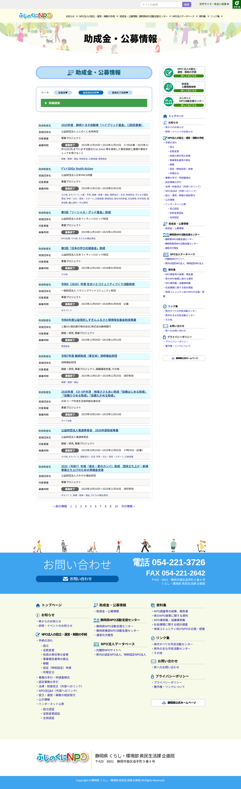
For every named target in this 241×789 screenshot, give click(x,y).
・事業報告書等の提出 (178, 160)
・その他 (167, 319)
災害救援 (93, 158)
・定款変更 (173, 151)
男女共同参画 (120, 198)
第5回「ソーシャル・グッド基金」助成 (86, 212)
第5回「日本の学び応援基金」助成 (83, 248)
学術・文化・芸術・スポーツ (80, 198)
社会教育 (132, 198)
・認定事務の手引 (172, 182)
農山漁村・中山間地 (78, 202)
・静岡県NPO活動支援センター (178, 239)
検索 (186, 4)
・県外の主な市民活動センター (179, 315)
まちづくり (74, 194)
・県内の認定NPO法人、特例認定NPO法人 (183, 263)
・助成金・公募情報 (173, 228)
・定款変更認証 (175, 213)
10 (116, 506)
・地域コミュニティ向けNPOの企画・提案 (178, 629)
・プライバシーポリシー (175, 341)
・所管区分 (173, 173)
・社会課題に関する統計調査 (178, 287)
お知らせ (70, 16)
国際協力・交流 (117, 194)
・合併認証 (173, 217)
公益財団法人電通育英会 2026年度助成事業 (89, 430)
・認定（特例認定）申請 (180, 169)
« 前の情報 (60, 506)
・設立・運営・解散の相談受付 (179, 195)
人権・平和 (85, 194)
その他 (64, 194)
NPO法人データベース (183, 16)
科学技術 (141, 198)
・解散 (170, 164)
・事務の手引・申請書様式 (177, 177)
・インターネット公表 (174, 204)
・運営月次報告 (170, 248)
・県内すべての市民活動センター (180, 310)
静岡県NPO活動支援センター (153, 16)
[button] (94, 103)
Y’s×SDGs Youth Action (77, 168)
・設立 (170, 146)
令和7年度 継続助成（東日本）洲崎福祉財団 (89, 356)
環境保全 (102, 158)
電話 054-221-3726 (168, 562)
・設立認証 (173, 208)
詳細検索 (54, 103)
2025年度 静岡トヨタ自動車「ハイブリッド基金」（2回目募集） (102, 125)
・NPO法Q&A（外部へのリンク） (180, 191)
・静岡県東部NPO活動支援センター (180, 243)
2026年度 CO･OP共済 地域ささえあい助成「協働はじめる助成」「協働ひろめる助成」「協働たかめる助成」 (104, 393)
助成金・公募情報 (128, 16)
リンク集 (214, 16)
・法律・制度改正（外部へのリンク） (182, 186)
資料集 (202, 16)
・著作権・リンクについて (177, 346)
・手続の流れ (170, 142)
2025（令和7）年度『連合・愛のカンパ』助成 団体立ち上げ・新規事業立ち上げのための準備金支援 (104, 468)
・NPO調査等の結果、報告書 (178, 274)
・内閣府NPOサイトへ (173, 259)
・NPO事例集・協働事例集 (177, 283)
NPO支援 (65, 238)
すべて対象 (66, 420)
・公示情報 (168, 199)
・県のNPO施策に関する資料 (178, 278)
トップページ (176, 116)
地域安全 (83, 158)
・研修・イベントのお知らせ (178, 131)
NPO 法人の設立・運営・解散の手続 (97, 16)
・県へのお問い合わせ (174, 330)
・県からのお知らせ (173, 127)
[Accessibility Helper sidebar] (237, 4)
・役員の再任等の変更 (178, 155)
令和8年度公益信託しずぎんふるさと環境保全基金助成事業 (98, 320)
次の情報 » (128, 506)
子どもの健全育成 (87, 238)
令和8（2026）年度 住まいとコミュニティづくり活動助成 (98, 284)
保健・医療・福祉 (69, 158)
